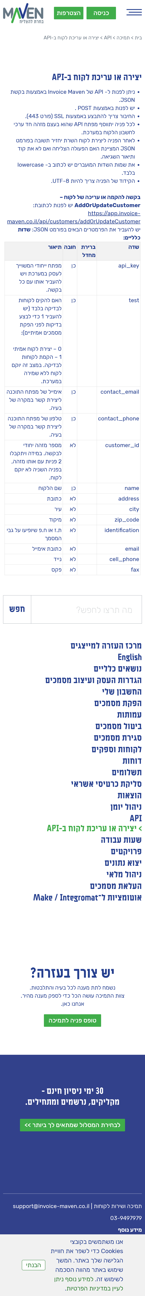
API (108, 38)
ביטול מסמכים (118, 726)
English (130, 657)
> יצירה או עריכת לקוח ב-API (94, 828)
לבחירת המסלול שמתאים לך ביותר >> (72, 1125)
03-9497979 (126, 1218)
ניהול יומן (126, 807)
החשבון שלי (122, 692)
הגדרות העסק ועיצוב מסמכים (93, 680)
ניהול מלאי (124, 874)
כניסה (101, 13)
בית (138, 38)
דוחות (132, 761)
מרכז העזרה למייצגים (106, 646)
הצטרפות (69, 13)
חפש (17, 609)
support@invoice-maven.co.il (51, 1206)
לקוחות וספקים (116, 749)
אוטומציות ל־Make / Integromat (87, 898)
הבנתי (33, 1265)
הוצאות (130, 795)
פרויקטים (126, 851)
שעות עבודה (121, 840)
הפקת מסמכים (118, 703)
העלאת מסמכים (116, 886)
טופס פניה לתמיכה (72, 1020)
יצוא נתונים (123, 863)
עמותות (129, 715)
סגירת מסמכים (118, 738)
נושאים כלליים (118, 669)
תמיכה (123, 38)
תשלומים (127, 772)
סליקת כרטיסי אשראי (106, 784)
